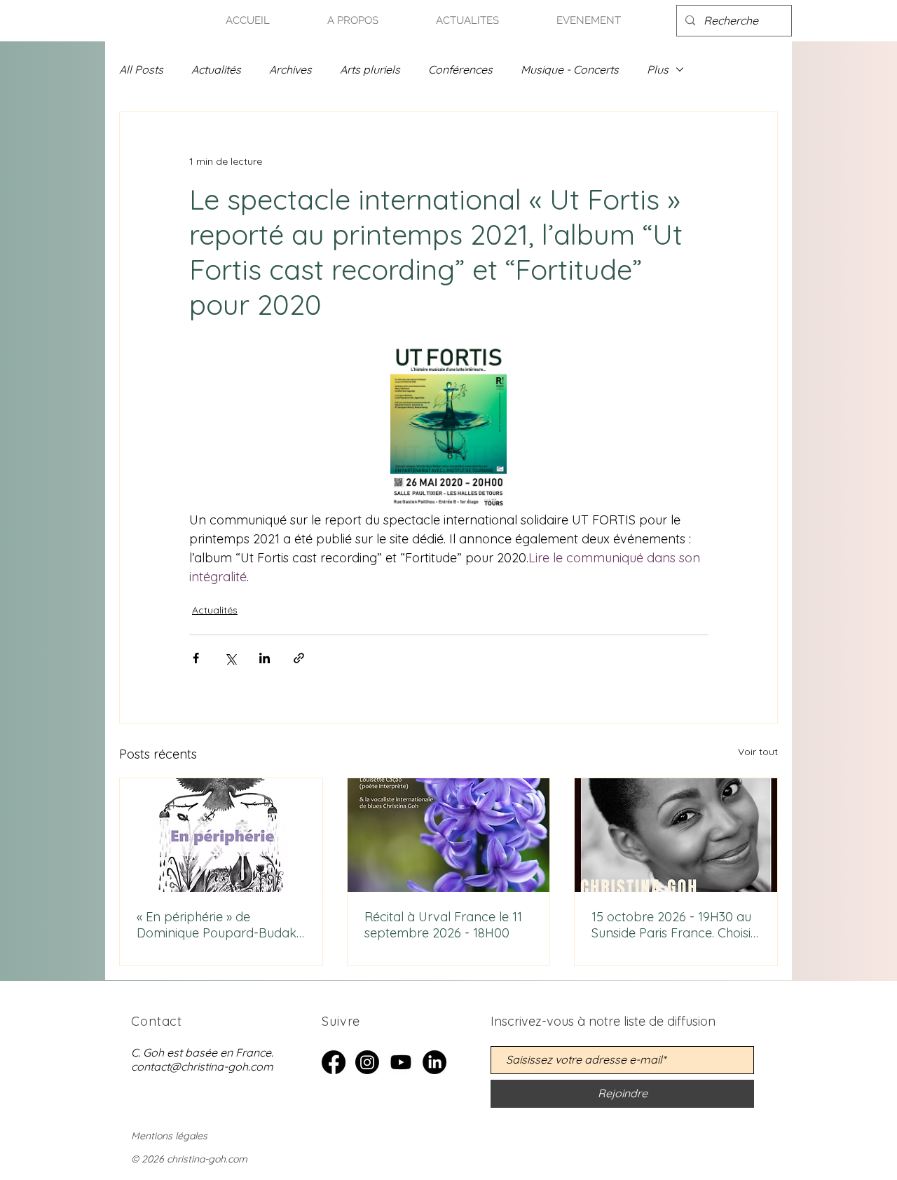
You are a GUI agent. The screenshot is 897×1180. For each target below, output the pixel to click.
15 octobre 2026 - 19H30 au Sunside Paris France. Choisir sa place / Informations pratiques (673, 925)
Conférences (460, 69)
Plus (658, 69)
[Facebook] (333, 1062)
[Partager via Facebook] (196, 658)
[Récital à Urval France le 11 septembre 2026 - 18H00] (449, 835)
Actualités (216, 69)
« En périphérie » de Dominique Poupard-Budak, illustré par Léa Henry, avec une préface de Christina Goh (218, 925)
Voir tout (758, 751)
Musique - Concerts (570, 69)
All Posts (141, 69)
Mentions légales (169, 1136)
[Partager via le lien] (299, 658)
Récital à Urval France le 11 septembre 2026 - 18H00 (443, 925)
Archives (290, 69)
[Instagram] (367, 1062)
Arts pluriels (370, 69)
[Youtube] (401, 1062)
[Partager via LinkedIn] (264, 658)
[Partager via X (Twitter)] (230, 658)
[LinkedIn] (434, 1062)
